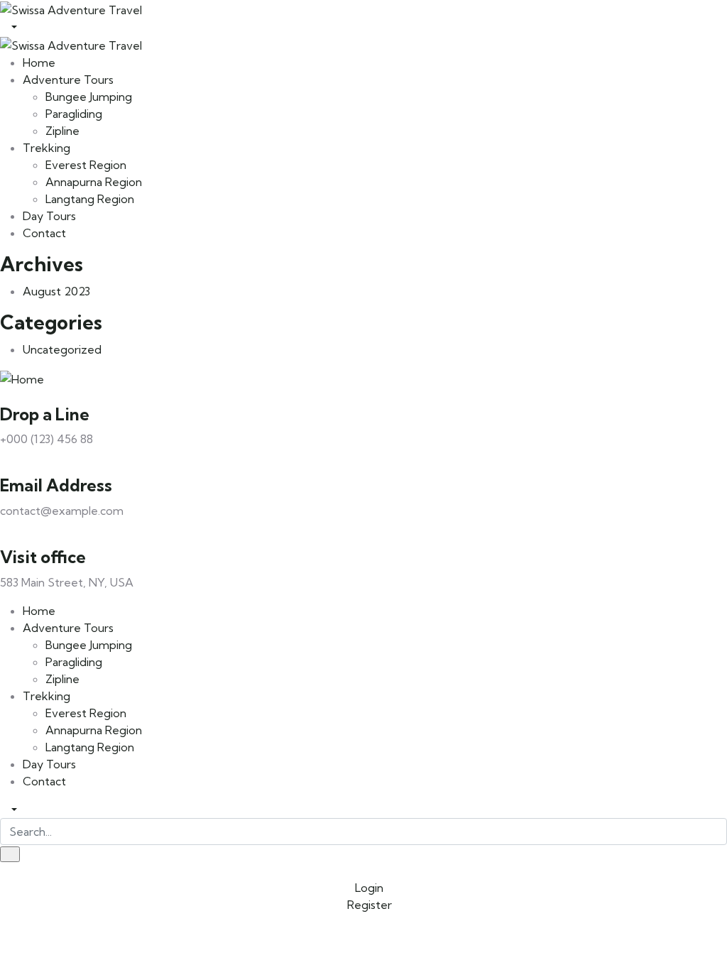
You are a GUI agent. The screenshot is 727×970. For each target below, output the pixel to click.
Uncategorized (62, 349)
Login (367, 888)
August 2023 (56, 291)
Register (368, 905)
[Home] (22, 378)
